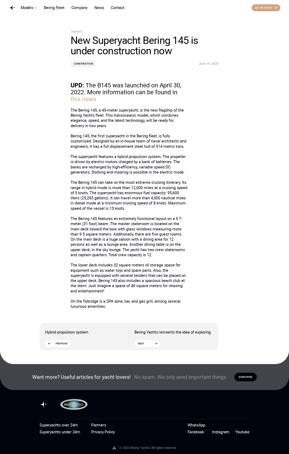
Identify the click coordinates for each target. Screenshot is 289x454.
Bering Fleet (54, 7)
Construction (83, 63)
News (99, 7)
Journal (76, 31)
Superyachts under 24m (60, 432)
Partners (98, 425)
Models (27, 7)
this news (83, 99)
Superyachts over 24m (59, 425)
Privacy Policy (103, 432)
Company (79, 7)
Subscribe (246, 376)
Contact (117, 7)
